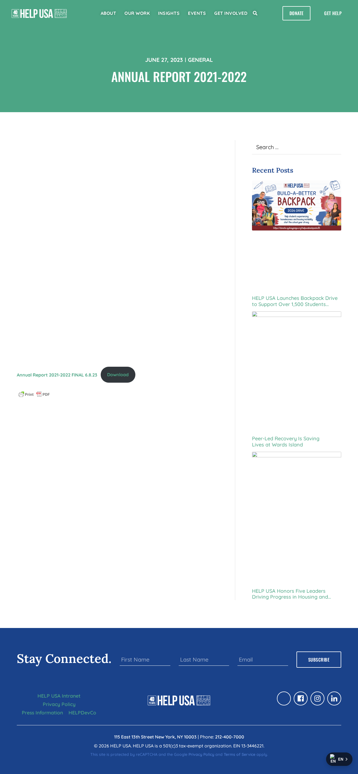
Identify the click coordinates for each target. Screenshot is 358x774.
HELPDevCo (82, 712)
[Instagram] (317, 698)
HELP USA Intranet (59, 696)
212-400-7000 (229, 737)
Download (118, 374)
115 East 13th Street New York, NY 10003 (155, 737)
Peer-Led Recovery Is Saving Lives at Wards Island (285, 442)
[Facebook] (301, 698)
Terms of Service (239, 754)
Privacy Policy (59, 704)
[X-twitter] (284, 698)
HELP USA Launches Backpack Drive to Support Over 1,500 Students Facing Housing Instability (295, 301)
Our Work (137, 13)
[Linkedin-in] (334, 698)
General (200, 59)
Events (197, 13)
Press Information (42, 712)
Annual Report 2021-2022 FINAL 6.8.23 (57, 374)
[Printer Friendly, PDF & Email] (34, 393)
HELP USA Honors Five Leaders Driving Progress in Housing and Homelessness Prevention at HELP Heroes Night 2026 (292, 594)
